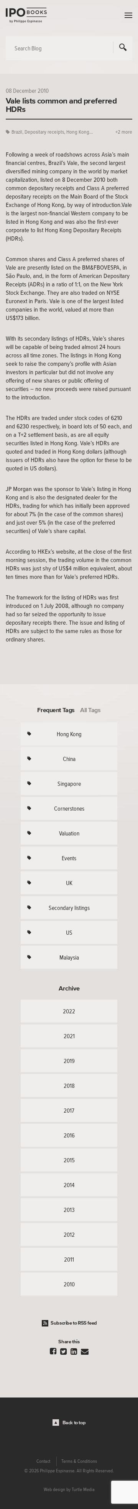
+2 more (123, 132)
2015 (69, 1160)
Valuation (69, 833)
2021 (69, 1035)
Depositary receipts (44, 132)
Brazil (17, 132)
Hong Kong (69, 733)
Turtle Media (83, 1489)
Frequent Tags (56, 709)
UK (69, 882)
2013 (69, 1209)
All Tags (90, 709)
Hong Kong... (79, 132)
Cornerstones (69, 808)
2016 (69, 1135)
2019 (69, 1060)
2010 (69, 1284)
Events (69, 858)
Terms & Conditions (79, 1461)
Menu (126, 15)
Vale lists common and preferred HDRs (61, 104)
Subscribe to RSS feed (74, 1323)
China (69, 758)
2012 (69, 1234)
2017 (69, 1110)
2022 (69, 1011)
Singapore (69, 783)
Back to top (74, 1422)
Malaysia (69, 957)
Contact (43, 1461)
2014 (69, 1184)
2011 (69, 1259)
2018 (69, 1085)
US (69, 932)
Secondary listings (69, 907)
